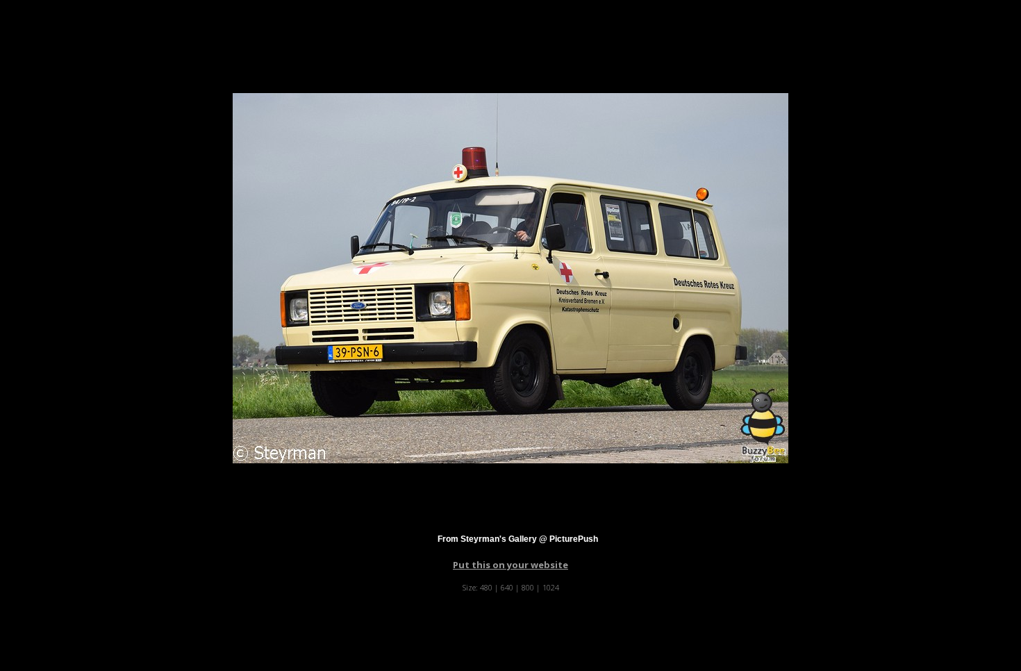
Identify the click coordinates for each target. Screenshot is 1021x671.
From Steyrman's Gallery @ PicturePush (518, 539)
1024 (550, 587)
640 (507, 587)
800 (528, 587)
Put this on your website (510, 564)
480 (486, 587)
